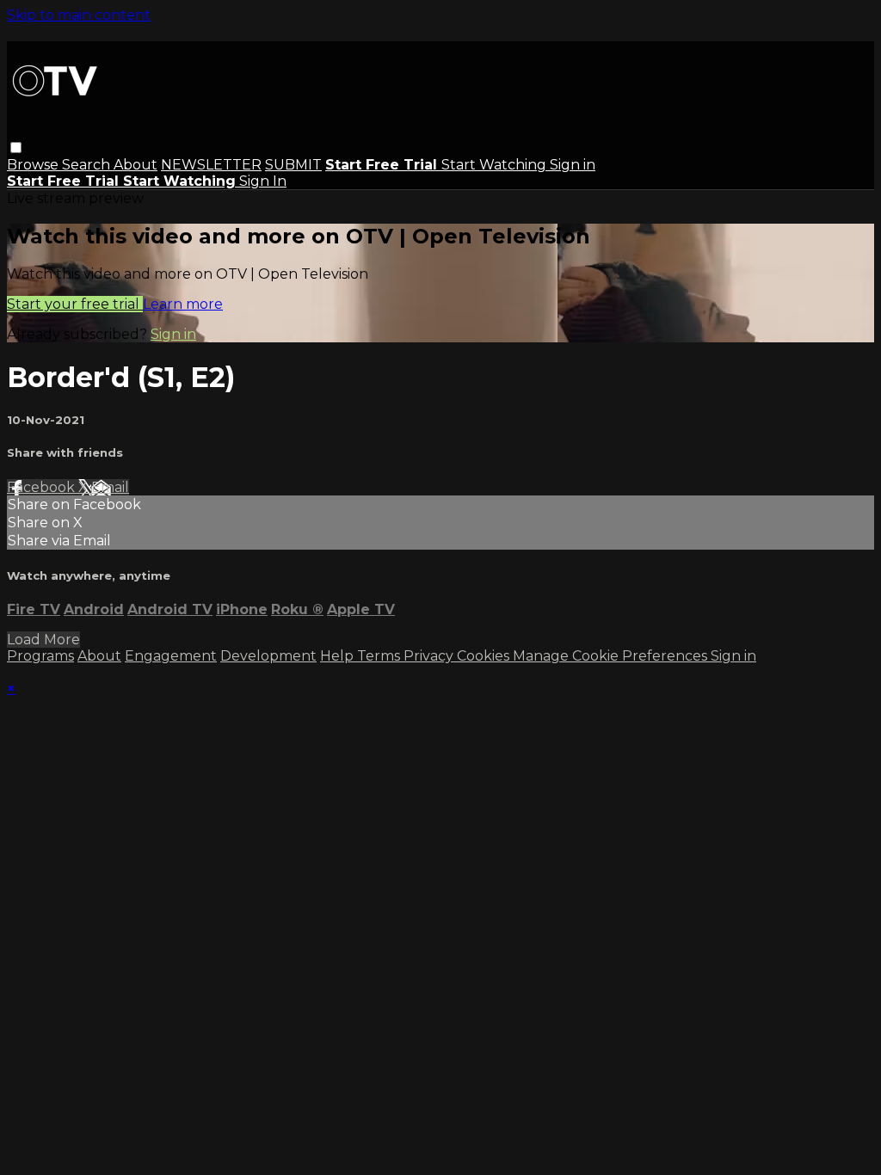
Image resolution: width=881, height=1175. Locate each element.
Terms (380, 656)
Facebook (42, 487)
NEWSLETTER (211, 165)
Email (110, 487)
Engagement (171, 656)
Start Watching (495, 165)
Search (88, 165)
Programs (40, 656)
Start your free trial (75, 304)
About (135, 165)
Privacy (430, 656)
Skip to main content (79, 15)
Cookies (485, 656)
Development (268, 656)
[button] (16, 147)
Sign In (262, 181)
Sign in (572, 165)
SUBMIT (293, 165)
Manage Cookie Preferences (612, 656)
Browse (34, 165)
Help (338, 656)
